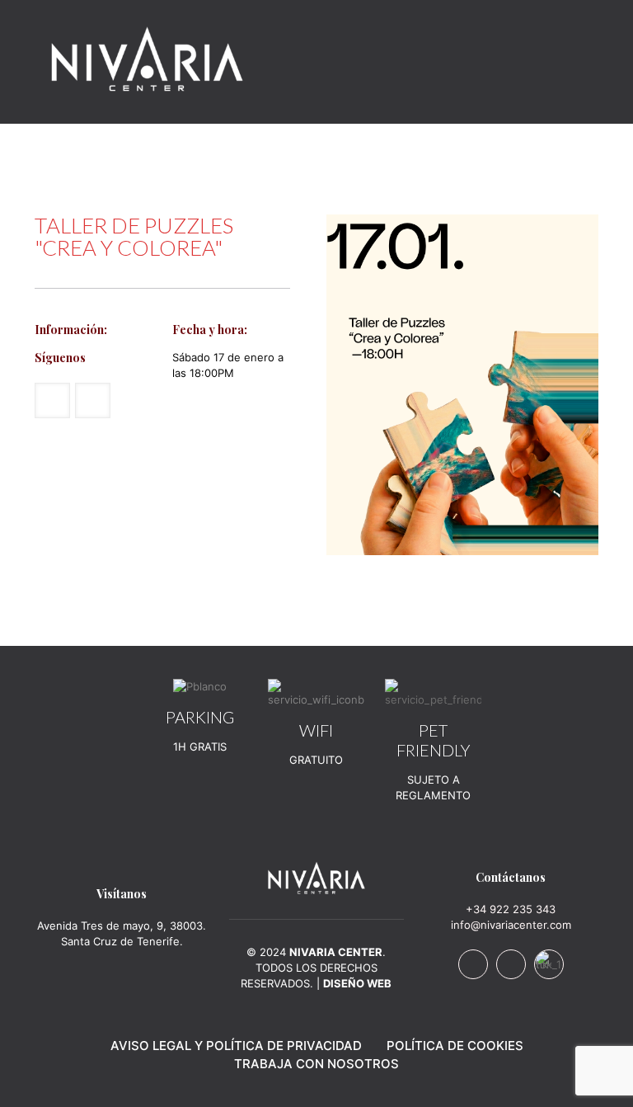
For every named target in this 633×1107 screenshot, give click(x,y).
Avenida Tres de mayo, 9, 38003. (121, 925)
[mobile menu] (572, 58)
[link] (316, 877)
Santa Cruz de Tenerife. (122, 941)
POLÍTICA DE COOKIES (455, 1045)
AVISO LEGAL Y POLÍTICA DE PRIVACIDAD (236, 1045)
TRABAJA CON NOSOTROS (316, 1064)
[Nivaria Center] (147, 57)
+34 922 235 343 (511, 909)
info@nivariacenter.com (511, 924)
